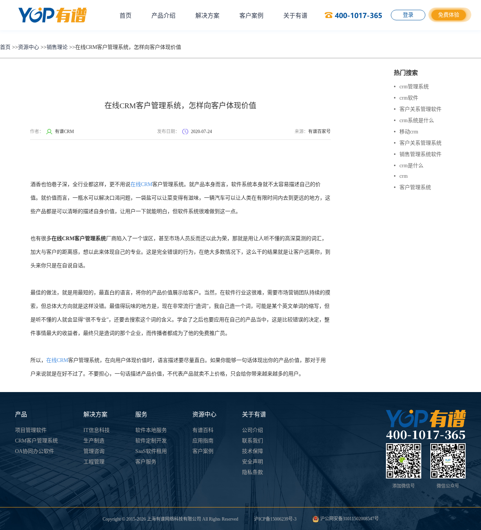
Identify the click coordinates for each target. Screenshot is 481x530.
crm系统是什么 (414, 120)
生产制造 (93, 441)
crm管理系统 (411, 86)
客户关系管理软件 (418, 109)
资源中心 (28, 47)
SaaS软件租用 (151, 451)
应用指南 (202, 441)
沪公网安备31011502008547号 (349, 518)
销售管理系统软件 (418, 154)
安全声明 (252, 462)
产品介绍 (163, 15)
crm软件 (406, 98)
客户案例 (251, 15)
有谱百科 (202, 430)
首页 (125, 15)
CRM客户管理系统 (36, 441)
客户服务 (145, 462)
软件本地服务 (151, 430)
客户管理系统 (412, 187)
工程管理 (93, 462)
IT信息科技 (96, 430)
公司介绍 (252, 430)
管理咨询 (93, 451)
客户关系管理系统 (418, 143)
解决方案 (207, 15)
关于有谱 (295, 15)
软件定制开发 (151, 441)
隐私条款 (252, 472)
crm (401, 176)
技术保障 (252, 451)
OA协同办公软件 (34, 451)
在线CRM (141, 184)
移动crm (406, 132)
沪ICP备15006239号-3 (275, 519)
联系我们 (252, 441)
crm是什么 (409, 165)
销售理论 (57, 47)
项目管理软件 (31, 430)
